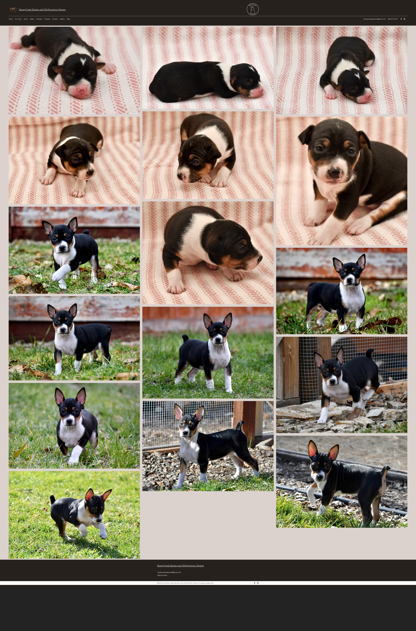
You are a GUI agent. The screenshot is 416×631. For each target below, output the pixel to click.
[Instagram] (404, 19)
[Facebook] (401, 19)
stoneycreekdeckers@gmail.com (374, 19)
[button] (26, 19)
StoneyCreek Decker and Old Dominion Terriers (42, 9)
